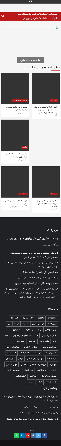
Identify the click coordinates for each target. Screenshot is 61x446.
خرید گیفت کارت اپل (19, 262)
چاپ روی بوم (20, 283)
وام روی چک (44, 288)
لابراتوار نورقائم (40, 293)
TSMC (41, 318)
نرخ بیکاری (10, 359)
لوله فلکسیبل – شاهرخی (48, 278)
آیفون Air (52, 324)
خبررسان (36, 238)
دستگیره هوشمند (43, 253)
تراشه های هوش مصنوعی (22, 336)
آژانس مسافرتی (27, 318)
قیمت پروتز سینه (41, 262)
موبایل (20, 359)
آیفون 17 (14, 318)
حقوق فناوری (44, 341)
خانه (30, 1)
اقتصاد (44, 14)
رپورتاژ (30, 262)
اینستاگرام (29, 330)
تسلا (6, 336)
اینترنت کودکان (50, 330)
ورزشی (36, 18)
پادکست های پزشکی (30, 288)
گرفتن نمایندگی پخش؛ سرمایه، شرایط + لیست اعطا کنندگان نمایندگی (46, 203)
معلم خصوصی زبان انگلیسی (47, 272)
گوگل (40, 382)
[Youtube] (27, 435)
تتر (37, 336)
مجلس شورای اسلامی (35, 359)
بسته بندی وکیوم (52, 283)
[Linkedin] (22, 435)
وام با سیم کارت (52, 297)
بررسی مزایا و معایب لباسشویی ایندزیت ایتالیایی (40, 406)
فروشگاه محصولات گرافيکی (30, 353)
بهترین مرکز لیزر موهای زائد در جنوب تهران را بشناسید (37, 413)
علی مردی (13, 207)
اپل (9, 324)
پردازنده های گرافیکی (48, 376)
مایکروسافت (51, 359)
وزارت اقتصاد (41, 370)
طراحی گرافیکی (50, 353)
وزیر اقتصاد (28, 370)
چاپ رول (29, 293)
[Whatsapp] (16, 435)
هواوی (23, 365)
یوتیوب (31, 382)
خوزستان (31, 341)
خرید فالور (54, 253)
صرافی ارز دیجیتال (12, 347)
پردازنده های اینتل (13, 370)
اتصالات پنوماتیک (28, 272)
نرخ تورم (53, 365)
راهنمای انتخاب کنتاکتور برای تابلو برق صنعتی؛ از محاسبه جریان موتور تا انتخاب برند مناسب (45, 110)
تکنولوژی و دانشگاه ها (48, 18)
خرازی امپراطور (38, 297)
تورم (54, 341)
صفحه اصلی (52, 14)
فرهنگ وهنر (23, 14)
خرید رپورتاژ (28, 18)
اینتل (39, 330)
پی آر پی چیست (29, 253)
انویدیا (16, 324)
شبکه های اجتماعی (30, 347)
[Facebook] (44, 435)
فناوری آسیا (11, 353)
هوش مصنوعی (11, 365)
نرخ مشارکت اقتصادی (38, 365)
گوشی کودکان (51, 382)
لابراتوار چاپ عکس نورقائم (14, 293)
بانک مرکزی (16, 330)
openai (52, 318)
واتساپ (53, 370)
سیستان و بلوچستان (49, 347)
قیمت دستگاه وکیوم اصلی (28, 278)
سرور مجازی (19, 341)
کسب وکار (32, 14)
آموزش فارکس (29, 257)
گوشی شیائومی (20, 376)
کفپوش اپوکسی (25, 297)
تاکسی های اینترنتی (49, 336)
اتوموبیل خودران (38, 324)
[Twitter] (38, 435)
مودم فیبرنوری (14, 288)
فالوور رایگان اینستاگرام (35, 283)
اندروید (25, 324)
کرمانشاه (33, 376)
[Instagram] (33, 435)
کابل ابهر (54, 288)
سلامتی (39, 14)
